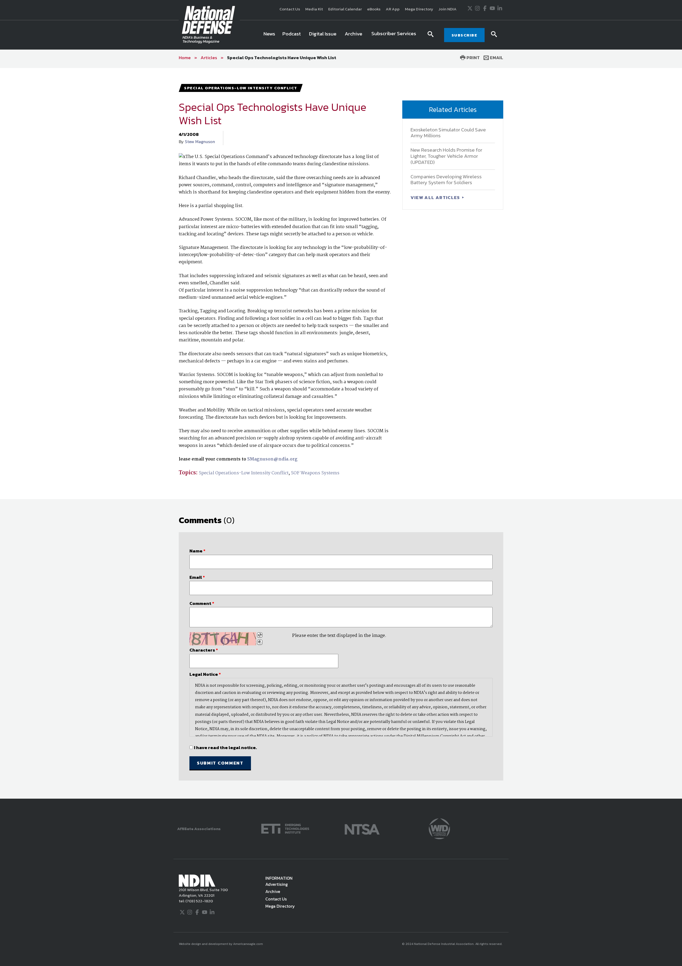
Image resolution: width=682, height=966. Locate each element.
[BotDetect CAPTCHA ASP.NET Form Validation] (222, 638)
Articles (209, 57)
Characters (203, 649)
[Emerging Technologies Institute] (285, 828)
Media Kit (314, 9)
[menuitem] (269, 35)
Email (496, 57)
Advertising (276, 884)
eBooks (373, 9)
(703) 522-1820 (199, 901)
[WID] (439, 828)
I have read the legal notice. (225, 747)
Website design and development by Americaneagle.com (221, 943)
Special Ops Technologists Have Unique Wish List (281, 57)
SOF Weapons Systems (315, 473)
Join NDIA (448, 9)
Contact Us (289, 9)
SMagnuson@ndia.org (272, 459)
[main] (341, 433)
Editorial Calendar (345, 9)
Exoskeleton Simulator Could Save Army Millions (448, 133)
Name (197, 550)
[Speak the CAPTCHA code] (259, 642)
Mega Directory (419, 9)
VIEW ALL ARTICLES (436, 197)
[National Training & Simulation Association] (362, 828)
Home (185, 57)
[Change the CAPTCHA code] (259, 635)
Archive (272, 891)
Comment (201, 603)
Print (472, 57)
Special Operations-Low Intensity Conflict (244, 473)
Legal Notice (205, 674)
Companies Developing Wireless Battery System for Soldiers (446, 180)
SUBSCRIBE (464, 35)
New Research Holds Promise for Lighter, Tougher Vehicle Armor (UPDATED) (446, 156)
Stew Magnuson (200, 141)
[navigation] (340, 35)
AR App (393, 9)
